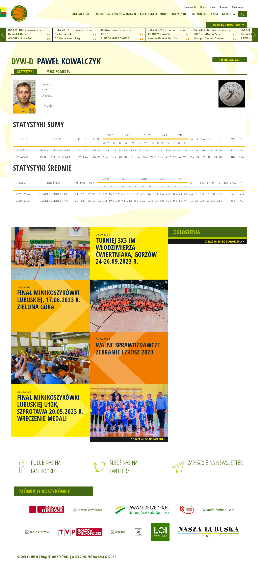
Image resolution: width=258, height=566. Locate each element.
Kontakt (224, 7)
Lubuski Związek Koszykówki (115, 14)
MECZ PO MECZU (58, 71)
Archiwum (237, 7)
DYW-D (22, 61)
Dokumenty (190, 7)
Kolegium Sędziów (153, 14)
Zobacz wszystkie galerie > (148, 439)
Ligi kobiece (198, 14)
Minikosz (229, 14)
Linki (212, 7)
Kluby (203, 7)
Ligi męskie (178, 14)
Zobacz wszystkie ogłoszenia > (224, 241)
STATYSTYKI (25, 71)
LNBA (214, 14)
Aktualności (81, 14)
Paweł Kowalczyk (69, 61)
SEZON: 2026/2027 (229, 59)
